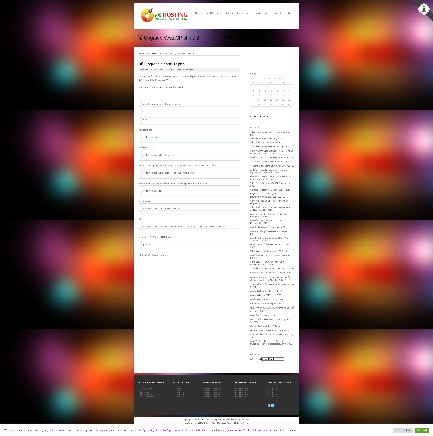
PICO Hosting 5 (177, 396)
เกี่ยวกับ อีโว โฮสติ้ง (258, 326)
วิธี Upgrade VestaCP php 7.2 (165, 64)
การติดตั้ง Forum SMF (260, 295)
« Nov (253, 116)
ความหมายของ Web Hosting (263, 330)
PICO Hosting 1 (177, 388)
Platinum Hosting (145, 394)
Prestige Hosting (145, 388)
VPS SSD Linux (214, 13)
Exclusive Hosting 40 (211, 394)
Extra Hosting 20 (242, 390)
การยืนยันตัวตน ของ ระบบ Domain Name (268, 255)
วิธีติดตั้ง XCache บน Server (263, 268)
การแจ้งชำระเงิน (260, 13)
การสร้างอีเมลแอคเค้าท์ (260, 227)
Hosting (198, 13)
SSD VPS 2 (272, 390)
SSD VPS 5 (272, 396)
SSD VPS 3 (272, 392)
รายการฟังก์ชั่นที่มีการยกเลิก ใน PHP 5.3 (268, 334)
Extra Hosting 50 (242, 396)
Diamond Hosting (146, 396)
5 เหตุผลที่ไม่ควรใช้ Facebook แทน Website (270, 284)
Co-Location (242, 13)
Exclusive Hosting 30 (211, 392)
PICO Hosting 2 (177, 390)
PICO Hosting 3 (177, 392)
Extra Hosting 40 (242, 394)
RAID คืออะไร (256, 315)
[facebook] (269, 406)
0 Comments (188, 70)
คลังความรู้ (255, 359)
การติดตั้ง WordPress (259, 299)
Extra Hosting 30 (242, 392)
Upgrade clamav (258, 193)
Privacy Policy (241, 423)
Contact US (277, 13)
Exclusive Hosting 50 (211, 396)
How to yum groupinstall (261, 197)
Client (289, 13)
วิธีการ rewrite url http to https (263, 161)
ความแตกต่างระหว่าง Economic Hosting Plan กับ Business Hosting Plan (271, 278)
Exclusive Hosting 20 (211, 390)
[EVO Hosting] (164, 22)
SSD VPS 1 (272, 388)
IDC (202, 423)
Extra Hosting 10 (242, 388)
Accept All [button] (422, 430)
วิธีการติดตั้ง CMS (258, 142)
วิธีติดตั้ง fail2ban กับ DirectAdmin (265, 146)
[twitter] (272, 406)
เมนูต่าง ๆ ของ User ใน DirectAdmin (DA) (268, 214)
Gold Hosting (144, 392)
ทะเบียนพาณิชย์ (192, 423)
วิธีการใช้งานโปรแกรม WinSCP (264, 183)
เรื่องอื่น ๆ (163, 54)
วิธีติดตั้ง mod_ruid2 (259, 251)
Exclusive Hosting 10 (211, 388)
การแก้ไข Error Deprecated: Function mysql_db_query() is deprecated (267, 342)
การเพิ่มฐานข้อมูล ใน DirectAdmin (265, 231)
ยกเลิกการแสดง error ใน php (263, 304)
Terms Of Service (226, 423)
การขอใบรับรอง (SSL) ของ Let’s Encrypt (268, 220)
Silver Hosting (144, 390)
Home (153, 54)
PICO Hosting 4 (177, 394)
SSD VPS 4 (272, 394)
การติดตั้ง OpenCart (259, 291)
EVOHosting (176, 70)
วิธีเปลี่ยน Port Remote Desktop (264, 190)
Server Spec (211, 423)
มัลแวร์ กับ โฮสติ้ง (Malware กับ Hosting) (268, 319)
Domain (229, 13)
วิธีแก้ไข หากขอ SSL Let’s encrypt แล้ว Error (270, 201)
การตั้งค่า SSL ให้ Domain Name (265, 157)
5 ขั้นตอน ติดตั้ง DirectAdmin (263, 273)
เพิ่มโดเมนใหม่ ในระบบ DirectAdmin (266, 244)
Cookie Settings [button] (403, 430)
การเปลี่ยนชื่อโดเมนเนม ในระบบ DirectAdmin (270, 238)
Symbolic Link (256, 138)
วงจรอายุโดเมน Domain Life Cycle (265, 166)
